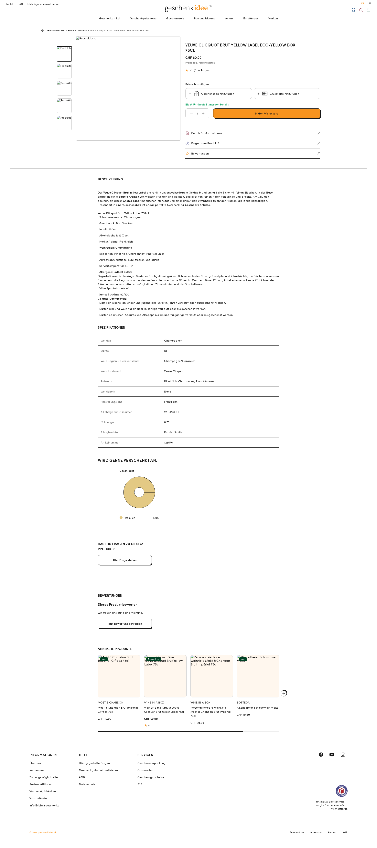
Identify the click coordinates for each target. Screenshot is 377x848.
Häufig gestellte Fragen (94, 763)
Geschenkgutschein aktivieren (98, 770)
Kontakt (10, 3)
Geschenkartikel (109, 18)
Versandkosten (207, 62)
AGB (82, 777)
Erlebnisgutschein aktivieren (43, 3)
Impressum (36, 770)
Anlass (229, 18)
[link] (64, 54)
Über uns (35, 763)
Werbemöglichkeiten (42, 791)
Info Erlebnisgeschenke (44, 805)
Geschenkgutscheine (143, 18)
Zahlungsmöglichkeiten (44, 777)
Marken (273, 18)
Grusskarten (145, 770)
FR (370, 3)
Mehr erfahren (339, 808)
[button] (189, 113)
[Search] (361, 10)
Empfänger (250, 18)
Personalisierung (204, 18)
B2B (140, 784)
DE (362, 3)
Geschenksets (175, 18)
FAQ (20, 3)
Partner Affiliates (40, 784)
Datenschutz (87, 784)
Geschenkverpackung (151, 763)
